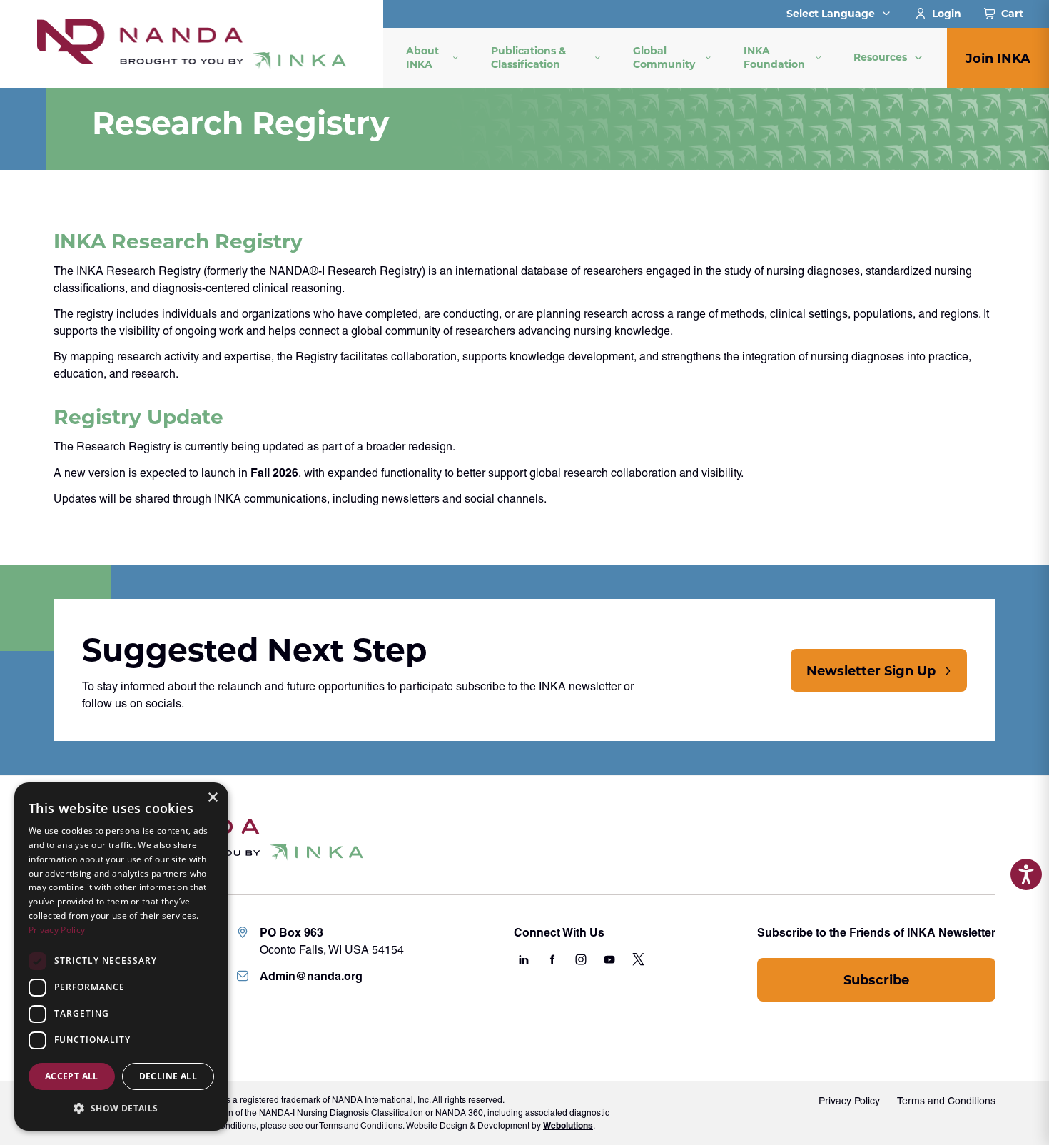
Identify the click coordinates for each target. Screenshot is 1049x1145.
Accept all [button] (71, 1076)
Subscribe (876, 979)
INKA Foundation (774, 57)
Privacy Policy (849, 1100)
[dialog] (121, 956)
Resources (880, 57)
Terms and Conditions (946, 1100)
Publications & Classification (528, 57)
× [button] (212, 797)
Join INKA (998, 57)
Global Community (664, 57)
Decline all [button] (168, 1076)
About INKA (422, 57)
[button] (121, 1107)
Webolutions (568, 1125)
